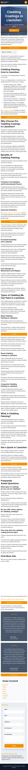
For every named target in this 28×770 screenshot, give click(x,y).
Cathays (9, 599)
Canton (13, 599)
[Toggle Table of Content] (14, 52)
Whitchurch (3, 599)
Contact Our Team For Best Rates (14, 117)
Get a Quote (13, 30)
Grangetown (5, 695)
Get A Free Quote (14, 675)
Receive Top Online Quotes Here (14, 602)
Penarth (4, 697)
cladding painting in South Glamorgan (12, 212)
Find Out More (14, 221)
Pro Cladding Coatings (7, 110)
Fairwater (21, 599)
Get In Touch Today (14, 47)
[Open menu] (25, 2)
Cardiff (17, 599)
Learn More (14, 334)
